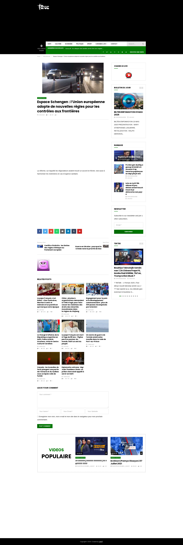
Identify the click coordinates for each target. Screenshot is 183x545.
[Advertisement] (111, 20)
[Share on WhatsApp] (56, 231)
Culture (58, 44)
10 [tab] (137, 296)
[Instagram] (114, 52)
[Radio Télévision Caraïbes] (43, 6)
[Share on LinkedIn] (68, 231)
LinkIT (101, 541)
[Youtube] (111, 52)
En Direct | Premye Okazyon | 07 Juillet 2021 (126, 462)
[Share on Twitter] (45, 231)
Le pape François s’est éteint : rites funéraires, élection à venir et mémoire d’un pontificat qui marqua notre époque (48, 302)
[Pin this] (79, 231)
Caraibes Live (101, 44)
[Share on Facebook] (39, 231)
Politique (79, 44)
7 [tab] (131, 296)
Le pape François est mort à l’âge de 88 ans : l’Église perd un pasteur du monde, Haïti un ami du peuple (73, 339)
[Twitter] (107, 52)
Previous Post (41, 242)
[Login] (126, 52)
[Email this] (62, 231)
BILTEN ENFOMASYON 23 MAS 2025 (128, 113)
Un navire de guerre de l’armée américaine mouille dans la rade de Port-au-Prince (96, 338)
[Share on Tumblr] (73, 231)
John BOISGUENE (121, 117)
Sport (89, 44)
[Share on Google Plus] (51, 231)
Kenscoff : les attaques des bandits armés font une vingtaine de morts (84, 48)
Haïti (49, 44)
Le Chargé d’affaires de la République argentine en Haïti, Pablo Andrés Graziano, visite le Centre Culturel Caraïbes (48, 339)
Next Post (106, 242)
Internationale (46, 56)
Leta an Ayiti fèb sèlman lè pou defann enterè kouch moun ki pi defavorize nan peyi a (134, 188)
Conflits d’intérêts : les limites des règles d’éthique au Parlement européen (56, 247)
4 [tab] (125, 296)
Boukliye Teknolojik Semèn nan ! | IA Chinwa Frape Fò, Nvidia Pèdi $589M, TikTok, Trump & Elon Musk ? (127, 271)
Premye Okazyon (80, 457)
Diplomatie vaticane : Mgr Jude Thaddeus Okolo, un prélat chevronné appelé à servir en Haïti (73, 370)
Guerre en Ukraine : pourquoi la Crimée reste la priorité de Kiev (88, 247)
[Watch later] (118, 52)
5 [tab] (127, 296)
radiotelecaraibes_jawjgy (86, 466)
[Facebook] (103, 52)
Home (38, 56)
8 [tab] (133, 296)
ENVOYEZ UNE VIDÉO (137, 52)
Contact (114, 44)
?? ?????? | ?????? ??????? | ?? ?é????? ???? (91, 462)
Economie (68, 44)
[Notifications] (122, 52)
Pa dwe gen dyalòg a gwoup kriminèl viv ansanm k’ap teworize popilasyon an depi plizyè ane (134, 169)
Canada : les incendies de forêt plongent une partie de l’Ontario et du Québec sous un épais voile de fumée (48, 371)
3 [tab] (123, 296)
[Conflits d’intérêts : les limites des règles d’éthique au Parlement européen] (40, 248)
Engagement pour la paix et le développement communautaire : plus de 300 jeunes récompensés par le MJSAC (96, 302)
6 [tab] (129, 296)
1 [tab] (120, 296)
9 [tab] (135, 296)
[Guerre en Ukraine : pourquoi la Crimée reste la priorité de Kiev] (106, 248)
